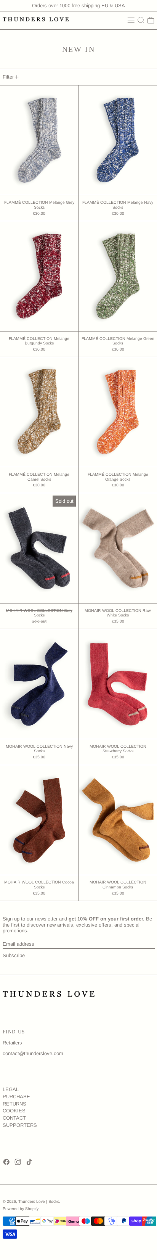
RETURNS (14, 1104)
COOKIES (14, 1111)
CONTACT (14, 1118)
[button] (141, 20)
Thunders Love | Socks (38, 1201)
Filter (8, 77)
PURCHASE (16, 1096)
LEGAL (11, 1089)
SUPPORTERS (20, 1125)
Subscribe (14, 955)
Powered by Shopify (20, 1209)
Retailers (12, 1043)
